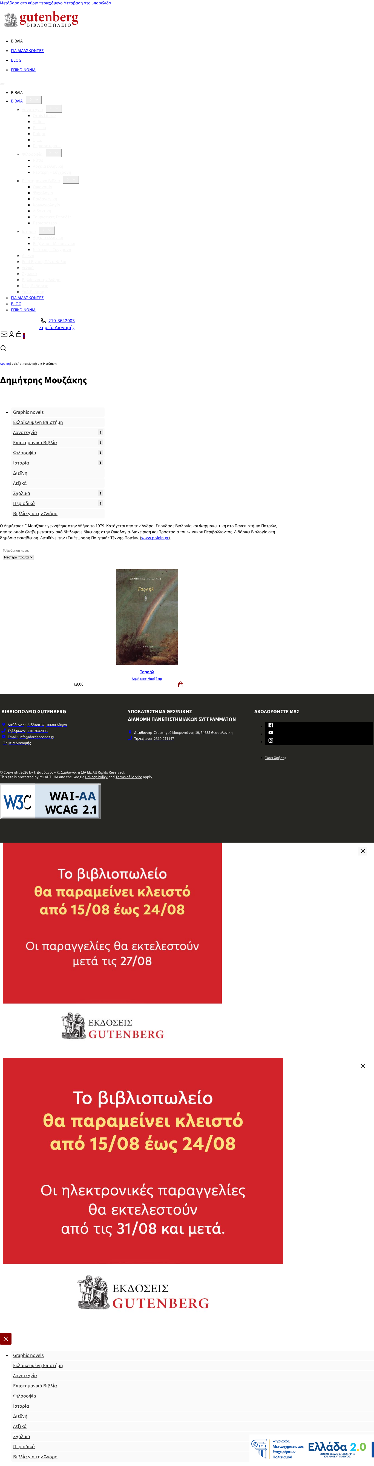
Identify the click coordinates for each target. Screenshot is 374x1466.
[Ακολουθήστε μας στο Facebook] (270, 726)
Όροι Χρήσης (275, 758)
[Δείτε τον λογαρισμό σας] (11, 336)
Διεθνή (28, 256)
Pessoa (39, 128)
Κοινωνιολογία (46, 205)
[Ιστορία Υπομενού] (47, 230)
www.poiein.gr (155, 538)
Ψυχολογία (43, 193)
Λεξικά (28, 268)
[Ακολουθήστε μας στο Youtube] (270, 733)
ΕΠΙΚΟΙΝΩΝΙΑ (23, 70)
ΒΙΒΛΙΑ (17, 101)
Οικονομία (42, 187)
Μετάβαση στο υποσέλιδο (87, 3)
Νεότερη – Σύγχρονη (52, 172)
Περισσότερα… (47, 146)
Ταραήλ (147, 672)
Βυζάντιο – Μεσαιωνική (54, 244)
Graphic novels (28, 412)
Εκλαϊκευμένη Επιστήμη (38, 422)
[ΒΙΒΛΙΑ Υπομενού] (33, 100)
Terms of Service (129, 777)
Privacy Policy (96, 777)
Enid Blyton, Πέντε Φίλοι (44, 262)
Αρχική (5, 363)
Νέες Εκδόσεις (35, 286)
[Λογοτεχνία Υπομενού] (54, 108)
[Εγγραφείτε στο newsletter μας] (4, 336)
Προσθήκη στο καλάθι (180, 684)
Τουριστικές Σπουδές (52, 217)
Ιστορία (29, 232)
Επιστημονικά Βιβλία (41, 181)
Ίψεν (37, 140)
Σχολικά (29, 274)
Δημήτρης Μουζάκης (147, 678)
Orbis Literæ (44, 116)
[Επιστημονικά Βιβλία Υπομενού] (71, 179)
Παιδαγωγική (45, 199)
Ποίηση (40, 134)
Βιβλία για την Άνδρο (41, 280)
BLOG (16, 60)
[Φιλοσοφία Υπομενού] (53, 153)
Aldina (39, 122)
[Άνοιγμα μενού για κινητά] (2, 83)
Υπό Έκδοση (33, 292)
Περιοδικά (24, 503)
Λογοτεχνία (32, 110)
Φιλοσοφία (32, 154)
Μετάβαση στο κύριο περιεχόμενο (31, 3)
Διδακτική (42, 211)
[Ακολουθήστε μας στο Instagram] (270, 741)
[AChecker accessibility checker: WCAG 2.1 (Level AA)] (50, 818)
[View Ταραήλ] (147, 664)
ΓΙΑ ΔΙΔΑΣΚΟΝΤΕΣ (27, 51)
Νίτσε (38, 160)
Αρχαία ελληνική (48, 166)
